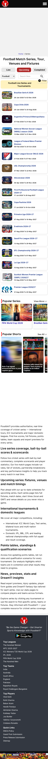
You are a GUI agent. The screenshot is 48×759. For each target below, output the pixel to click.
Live (8, 70)
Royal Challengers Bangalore (15, 689)
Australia (6, 672)
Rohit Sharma (8, 700)
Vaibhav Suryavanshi (12, 720)
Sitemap (6, 741)
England (6, 679)
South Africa (8, 676)
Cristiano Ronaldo (10, 723)
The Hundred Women (12, 645)
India (5, 669)
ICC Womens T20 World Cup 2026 (17, 651)
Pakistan (6, 682)
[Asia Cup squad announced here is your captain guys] (11, 355)
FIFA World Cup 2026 (12, 658)
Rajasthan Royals (10, 686)
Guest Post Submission (12, 734)
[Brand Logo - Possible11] (24, 624)
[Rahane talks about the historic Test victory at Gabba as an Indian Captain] (33, 355)
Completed (39, 70)
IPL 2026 (7, 655)
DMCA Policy (8, 731)
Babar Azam (8, 703)
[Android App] (24, 638)
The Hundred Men (10, 661)
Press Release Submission (14, 737)
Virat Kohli (7, 697)
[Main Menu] (45, 4)
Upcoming (24, 70)
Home (20, 54)
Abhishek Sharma (10, 710)
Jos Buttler (7, 716)
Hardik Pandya (9, 707)
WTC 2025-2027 (10, 648)
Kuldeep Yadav (9, 713)
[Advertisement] (24, 30)
